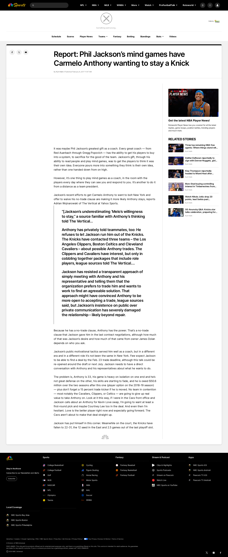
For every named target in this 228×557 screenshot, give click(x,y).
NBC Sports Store (46, 539)
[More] (202, 5)
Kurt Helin (59, 72)
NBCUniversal (20, 543)
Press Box (57, 539)
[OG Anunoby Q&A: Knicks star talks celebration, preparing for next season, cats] (176, 212)
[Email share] (25, 52)
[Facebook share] (12, 52)
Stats (158, 36)
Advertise (9, 539)
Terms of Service (118, 539)
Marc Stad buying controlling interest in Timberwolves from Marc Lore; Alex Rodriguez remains (200, 185)
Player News (86, 36)
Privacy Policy (77, 539)
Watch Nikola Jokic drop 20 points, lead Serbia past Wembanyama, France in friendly (201, 198)
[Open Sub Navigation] (86, 5)
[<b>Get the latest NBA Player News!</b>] (193, 103)
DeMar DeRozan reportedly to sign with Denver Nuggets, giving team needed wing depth (201, 159)
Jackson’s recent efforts (68, 195)
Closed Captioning (27, 539)
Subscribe (11, 479)
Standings (145, 36)
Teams (101, 36)
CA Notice (106, 539)
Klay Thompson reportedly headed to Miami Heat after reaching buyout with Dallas (199, 172)
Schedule (56, 36)
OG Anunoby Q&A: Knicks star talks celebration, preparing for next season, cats (200, 210)
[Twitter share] (19, 52)
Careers (17, 539)
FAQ (37, 539)
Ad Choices (67, 539)
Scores (70, 36)
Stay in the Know (13, 468)
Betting (130, 36)
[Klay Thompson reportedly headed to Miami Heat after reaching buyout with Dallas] (176, 174)
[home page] (17, 5)
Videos (172, 36)
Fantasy (117, 36)
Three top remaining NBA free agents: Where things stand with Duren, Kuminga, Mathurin (201, 146)
